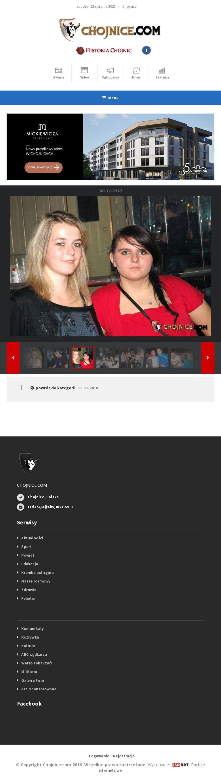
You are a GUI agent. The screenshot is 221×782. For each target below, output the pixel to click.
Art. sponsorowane (38, 688)
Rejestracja (124, 756)
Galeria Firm (32, 680)
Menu (113, 97)
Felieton (29, 598)
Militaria (29, 671)
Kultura (28, 645)
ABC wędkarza (34, 654)
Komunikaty (32, 628)
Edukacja (29, 563)
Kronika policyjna (37, 572)
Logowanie (99, 756)
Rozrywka (30, 637)
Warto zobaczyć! (36, 663)
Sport (26, 546)
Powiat (27, 555)
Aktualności (32, 537)
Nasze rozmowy (35, 581)
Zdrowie (28, 589)
